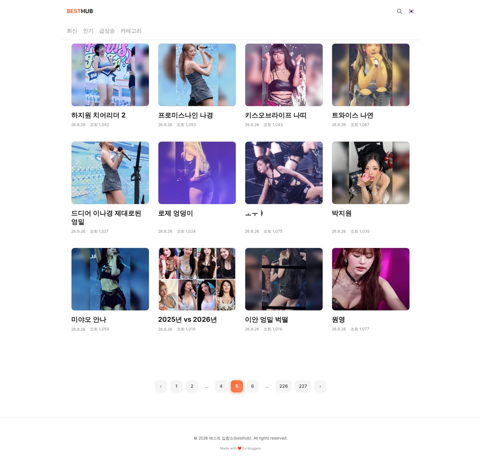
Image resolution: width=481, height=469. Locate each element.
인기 (88, 30)
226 (283, 386)
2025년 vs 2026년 (187, 319)
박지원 (342, 213)
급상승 (107, 30)
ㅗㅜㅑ (255, 213)
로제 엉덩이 (175, 213)
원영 (338, 319)
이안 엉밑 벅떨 (266, 319)
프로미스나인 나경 (185, 115)
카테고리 (131, 30)
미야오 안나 (88, 319)
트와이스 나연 (353, 115)
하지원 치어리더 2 (98, 115)
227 (303, 386)
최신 (72, 30)
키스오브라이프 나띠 (276, 115)
